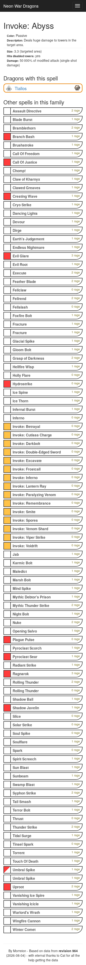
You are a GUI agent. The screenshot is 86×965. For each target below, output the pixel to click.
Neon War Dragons (21, 6)
